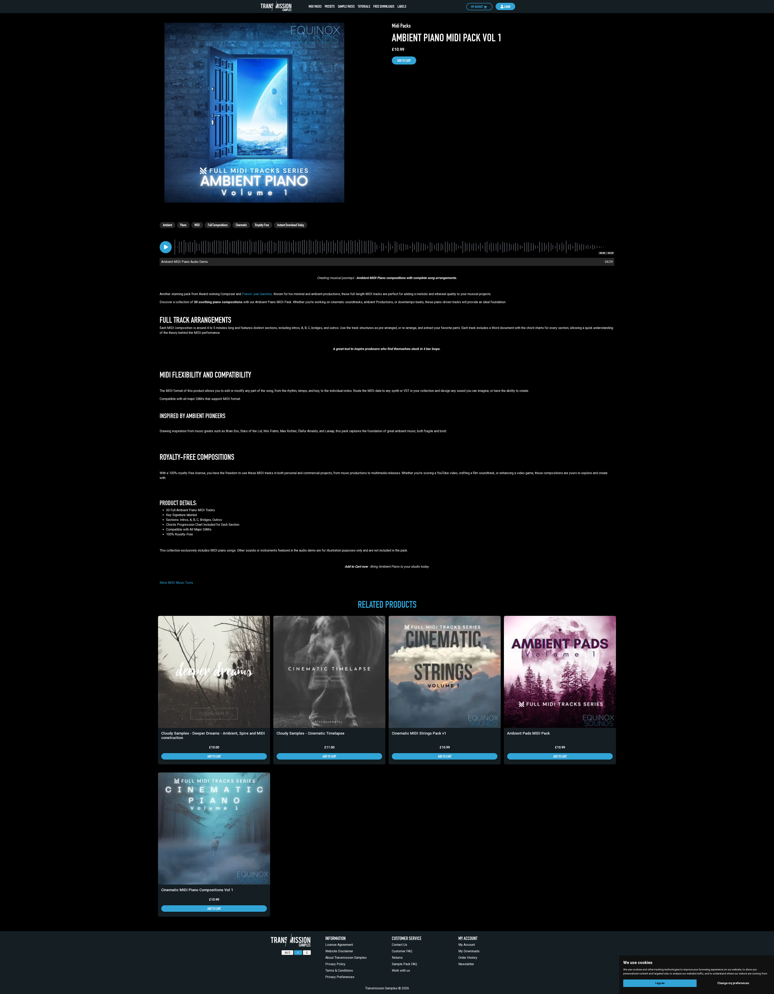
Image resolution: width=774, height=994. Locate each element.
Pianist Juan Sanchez (257, 294)
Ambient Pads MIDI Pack (528, 733)
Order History (467, 958)
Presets (330, 6)
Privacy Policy (335, 964)
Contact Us (399, 945)
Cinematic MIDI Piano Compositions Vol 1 (197, 890)
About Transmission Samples (346, 958)
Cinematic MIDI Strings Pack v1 (419, 733)
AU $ (287, 952)
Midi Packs (316, 6)
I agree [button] (660, 983)
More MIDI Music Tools (176, 583)
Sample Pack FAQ (404, 964)
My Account (466, 945)
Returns (397, 958)
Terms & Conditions (339, 970)
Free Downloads (383, 6)
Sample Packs (347, 6)
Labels (401, 6)
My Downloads (469, 951)
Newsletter (466, 964)
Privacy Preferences (339, 977)
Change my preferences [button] (733, 983)
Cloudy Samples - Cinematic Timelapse (310, 733)
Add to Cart (404, 60)
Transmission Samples (381, 988)
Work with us (401, 970)
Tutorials (364, 6)
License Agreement (339, 945)
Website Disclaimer (339, 951)
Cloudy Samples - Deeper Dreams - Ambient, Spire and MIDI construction (213, 735)
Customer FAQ (402, 951)
